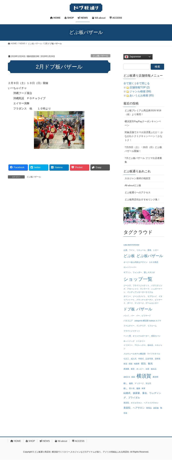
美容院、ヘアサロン (134, 407)
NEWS (46, 441)
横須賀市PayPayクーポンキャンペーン (143, 123)
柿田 (133, 377)
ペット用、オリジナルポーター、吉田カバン (141, 336)
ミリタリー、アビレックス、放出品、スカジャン (142, 346)
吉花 (125, 364)
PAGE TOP (164, 459)
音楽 (125, 413)
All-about (62, 441)
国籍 (130, 364)
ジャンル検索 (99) (140, 91)
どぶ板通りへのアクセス (137, 192)
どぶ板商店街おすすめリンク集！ (142, 199)
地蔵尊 (136, 364)
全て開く (128, 83)
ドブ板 (129, 309)
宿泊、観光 (147, 363)
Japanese (134, 56)
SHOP (31, 441)
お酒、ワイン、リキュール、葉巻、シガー (141, 250)
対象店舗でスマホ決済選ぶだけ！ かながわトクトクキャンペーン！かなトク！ (144, 136)
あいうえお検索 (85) (142, 95)
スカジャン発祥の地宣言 (137, 178)
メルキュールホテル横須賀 (134, 354)
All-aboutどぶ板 (133, 185)
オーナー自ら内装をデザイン (135, 262)
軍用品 (149, 408)
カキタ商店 (153, 262)
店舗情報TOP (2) (140, 87)
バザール (144, 309)
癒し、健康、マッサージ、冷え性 (137, 383)
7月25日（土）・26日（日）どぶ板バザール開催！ (143, 149)
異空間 (155, 377)
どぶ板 (129, 256)
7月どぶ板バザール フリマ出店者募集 (143, 160)
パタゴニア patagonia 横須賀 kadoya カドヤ (142, 321)
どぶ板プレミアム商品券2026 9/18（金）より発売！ (143, 112)
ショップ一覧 (137, 279)
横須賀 (144, 376)
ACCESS (79, 441)
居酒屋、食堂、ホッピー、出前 (136, 369)
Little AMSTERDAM (131, 245)
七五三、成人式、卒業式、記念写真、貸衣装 (141, 359)
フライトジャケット (131, 331)
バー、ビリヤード (143, 316)
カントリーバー (129, 267)
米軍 (143, 388)
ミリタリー (140, 341)
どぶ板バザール (100, 55)
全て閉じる (143, 83)
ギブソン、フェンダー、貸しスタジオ (139, 272)
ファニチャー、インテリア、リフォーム (140, 326)
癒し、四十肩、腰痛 (131, 388)
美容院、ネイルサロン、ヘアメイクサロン (141, 403)
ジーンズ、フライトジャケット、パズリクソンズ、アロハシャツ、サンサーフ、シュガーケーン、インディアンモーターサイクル (142, 288)
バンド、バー (129, 316)
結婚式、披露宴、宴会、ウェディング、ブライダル (142, 395)
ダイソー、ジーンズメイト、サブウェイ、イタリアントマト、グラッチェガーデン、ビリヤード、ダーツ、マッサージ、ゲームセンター (142, 299)
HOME (17, 441)
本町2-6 (126, 377)
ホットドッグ (129, 341)
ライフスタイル (153, 354)
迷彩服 (156, 408)
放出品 (153, 369)
